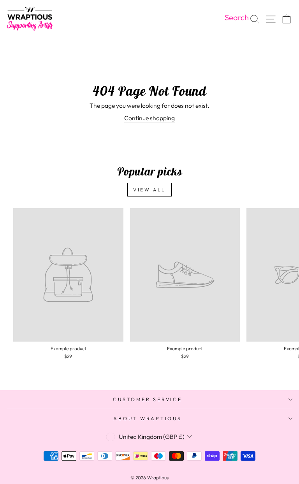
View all (149, 190)
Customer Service (147, 399)
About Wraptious (147, 418)
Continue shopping (149, 118)
